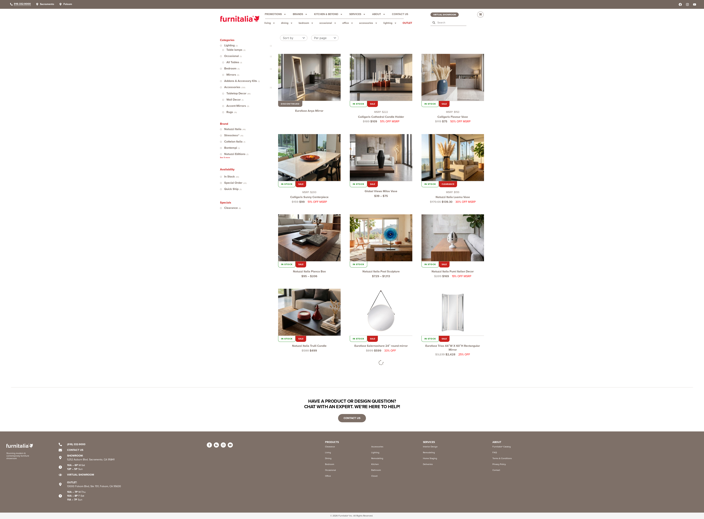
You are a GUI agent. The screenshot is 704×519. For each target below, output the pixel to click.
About (376, 14)
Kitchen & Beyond (326, 14)
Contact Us (400, 14)
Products (332, 442)
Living (267, 23)
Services (355, 14)
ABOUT (496, 442)
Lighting (387, 23)
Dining (284, 23)
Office (345, 23)
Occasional (325, 23)
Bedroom (304, 23)
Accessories (366, 23)
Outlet (407, 23)
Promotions (273, 14)
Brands (298, 14)
